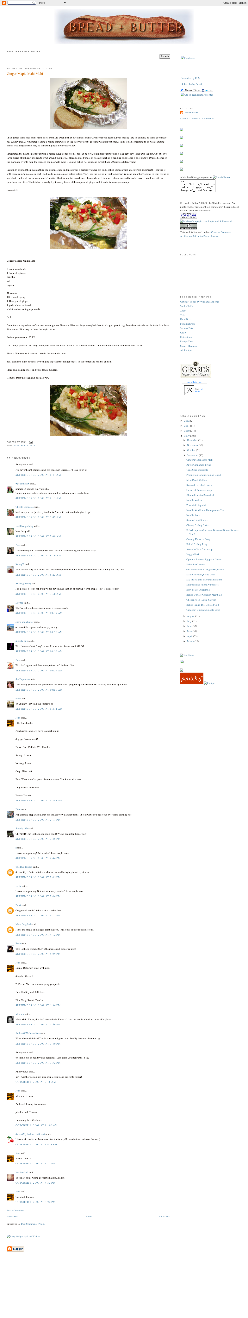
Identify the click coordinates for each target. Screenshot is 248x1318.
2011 (187, 425)
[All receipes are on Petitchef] (191, 683)
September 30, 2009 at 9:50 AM (38, 594)
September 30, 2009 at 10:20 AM (39, 632)
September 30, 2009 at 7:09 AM (38, 536)
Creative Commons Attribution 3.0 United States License (205, 234)
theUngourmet (23, 679)
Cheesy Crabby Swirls (197, 525)
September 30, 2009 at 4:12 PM (38, 934)
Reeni (19, 943)
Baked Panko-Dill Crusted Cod (202, 604)
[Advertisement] (124, 1291)
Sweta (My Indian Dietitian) (30, 1134)
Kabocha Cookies (195, 564)
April (190, 636)
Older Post (164, 1216)
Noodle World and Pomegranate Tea (205, 510)
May (190, 631)
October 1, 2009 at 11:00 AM (37, 1125)
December (192, 440)
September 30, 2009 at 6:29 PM (38, 954)
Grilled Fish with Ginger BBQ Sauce (205, 569)
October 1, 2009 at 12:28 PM (36, 1144)
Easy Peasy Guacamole (198, 589)
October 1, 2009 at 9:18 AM (36, 1082)
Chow (183, 332)
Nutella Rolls (193, 515)
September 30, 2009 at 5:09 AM (38, 517)
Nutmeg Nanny (23, 583)
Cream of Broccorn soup (199, 490)
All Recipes (186, 350)
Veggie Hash (193, 554)
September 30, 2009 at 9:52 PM (38, 1062)
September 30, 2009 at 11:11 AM (39, 708)
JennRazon (191, 113)
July (189, 621)
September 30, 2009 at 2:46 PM (38, 896)
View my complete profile (197, 118)
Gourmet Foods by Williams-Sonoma (199, 301)
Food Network (187, 323)
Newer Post (12, 1216)
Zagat (183, 310)
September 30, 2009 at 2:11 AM (38, 498)
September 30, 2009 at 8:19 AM (38, 555)
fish (17, 446)
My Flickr (199, 390)
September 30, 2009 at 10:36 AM (39, 651)
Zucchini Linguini (196, 505)
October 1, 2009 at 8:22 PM (36, 1202)
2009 (187, 436)
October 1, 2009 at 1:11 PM (36, 1163)
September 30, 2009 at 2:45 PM (38, 877)
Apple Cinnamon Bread (198, 464)
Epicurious (186, 337)
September (193, 455)
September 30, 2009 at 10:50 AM (39, 689)
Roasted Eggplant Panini (199, 485)
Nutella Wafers (194, 500)
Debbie (19, 602)
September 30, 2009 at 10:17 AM (39, 613)
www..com (194, 382)
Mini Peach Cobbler (197, 480)
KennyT (20, 564)
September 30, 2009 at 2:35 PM (38, 839)
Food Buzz (186, 319)
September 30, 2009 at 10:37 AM (39, 670)
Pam (18, 545)
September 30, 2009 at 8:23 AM (38, 574)
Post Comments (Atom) (33, 1223)
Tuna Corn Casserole (197, 469)
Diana (19, 809)
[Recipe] (209, 683)
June (190, 626)
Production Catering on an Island (203, 475)
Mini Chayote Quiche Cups (200, 574)
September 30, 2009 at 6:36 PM (38, 1005)
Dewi (18, 905)
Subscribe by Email (192, 84)
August (191, 616)
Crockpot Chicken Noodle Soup (203, 609)
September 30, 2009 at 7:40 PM (38, 1043)
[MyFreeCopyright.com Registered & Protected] (206, 221)
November (193, 445)
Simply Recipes (188, 346)
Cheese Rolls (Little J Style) (201, 599)
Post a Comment (15, 1210)
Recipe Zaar (186, 341)
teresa (19, 698)
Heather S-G (22, 1172)
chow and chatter (24, 622)
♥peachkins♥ (22, 483)
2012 (187, 420)
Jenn (18, 717)
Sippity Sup (22, 641)
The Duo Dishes (24, 866)
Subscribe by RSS (190, 78)
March (191, 641)
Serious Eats (186, 328)
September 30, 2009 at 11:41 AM (39, 800)
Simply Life (22, 828)
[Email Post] (30, 442)
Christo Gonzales (25, 507)
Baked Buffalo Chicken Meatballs (204, 594)
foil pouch (28, 446)
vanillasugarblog (24, 526)
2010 (187, 430)
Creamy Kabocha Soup (198, 539)
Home (89, 1216)
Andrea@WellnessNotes (28, 1033)
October (191, 450)
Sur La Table (186, 306)
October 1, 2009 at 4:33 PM (36, 1182)
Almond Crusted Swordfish (200, 495)
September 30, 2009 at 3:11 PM (38, 915)
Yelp (182, 315)
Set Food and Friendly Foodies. (202, 584)
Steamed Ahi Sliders (197, 520)
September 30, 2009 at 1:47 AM (38, 475)
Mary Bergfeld (23, 924)
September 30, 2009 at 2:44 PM (38, 858)
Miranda (20, 1014)
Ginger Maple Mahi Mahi (25, 73)
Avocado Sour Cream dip (199, 549)
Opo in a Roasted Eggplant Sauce (203, 559)
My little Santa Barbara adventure (204, 579)
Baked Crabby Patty (197, 544)
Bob (18, 660)
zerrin (19, 886)
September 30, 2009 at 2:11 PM (38, 819)
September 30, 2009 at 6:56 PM (38, 1024)
